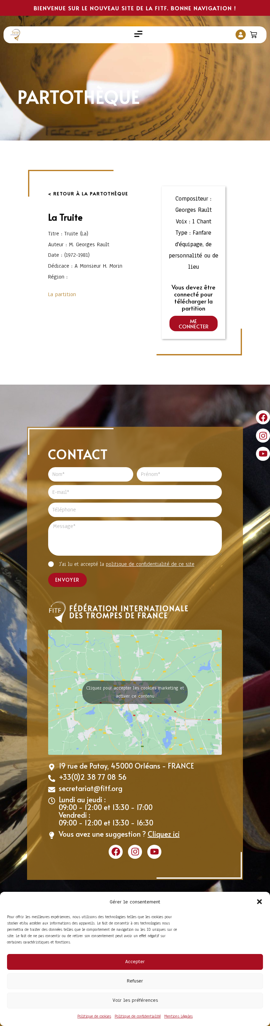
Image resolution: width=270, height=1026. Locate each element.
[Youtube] (263, 454)
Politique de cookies (94, 1016)
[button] (259, 901)
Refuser (135, 981)
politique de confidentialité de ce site (150, 564)
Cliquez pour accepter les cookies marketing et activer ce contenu (135, 692)
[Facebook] (263, 417)
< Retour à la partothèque (88, 193)
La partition (62, 294)
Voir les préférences (135, 1000)
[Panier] (254, 33)
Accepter (135, 961)
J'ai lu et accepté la (126, 564)
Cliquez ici (164, 834)
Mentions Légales (178, 1016)
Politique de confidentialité (138, 1016)
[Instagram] (263, 436)
